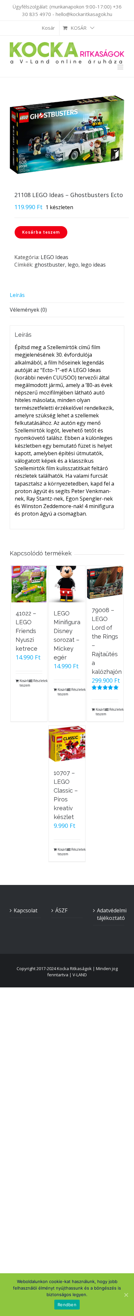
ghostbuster (49, 264)
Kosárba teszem (41, 232)
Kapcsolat (25, 910)
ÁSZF (61, 910)
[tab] (67, 295)
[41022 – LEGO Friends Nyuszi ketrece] (29, 584)
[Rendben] (126, 1295)
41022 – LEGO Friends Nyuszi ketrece (26, 631)
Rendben (67, 1304)
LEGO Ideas (54, 257)
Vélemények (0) (28, 309)
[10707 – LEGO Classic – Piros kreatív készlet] (67, 744)
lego (73, 264)
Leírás (17, 295)
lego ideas (93, 264)
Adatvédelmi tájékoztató (109, 914)
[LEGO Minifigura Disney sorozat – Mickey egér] (67, 584)
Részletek (37, 680)
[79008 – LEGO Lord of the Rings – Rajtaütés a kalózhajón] (105, 582)
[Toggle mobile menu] (120, 67)
